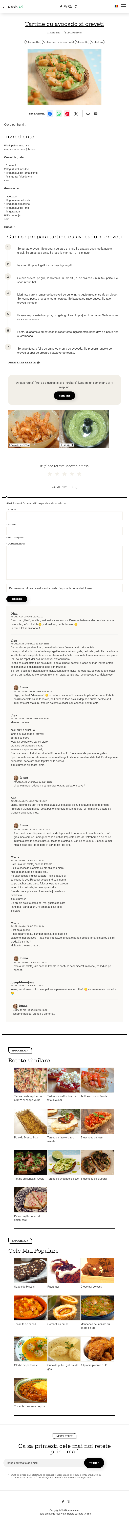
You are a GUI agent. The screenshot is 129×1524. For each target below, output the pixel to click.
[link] (68, 845)
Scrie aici (64, 395)
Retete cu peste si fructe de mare (58, 42)
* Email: (11, 524)
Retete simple (97, 42)
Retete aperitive (33, 42)
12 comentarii (74, 33)
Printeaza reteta (22, 362)
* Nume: (11, 509)
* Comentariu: (15, 543)
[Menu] (123, 6)
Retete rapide (82, 42)
